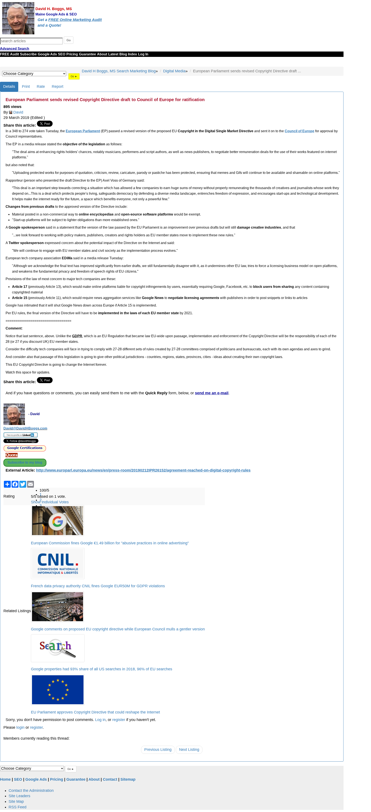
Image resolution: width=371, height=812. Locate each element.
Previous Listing (158, 749)
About (102, 54)
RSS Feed (17, 807)
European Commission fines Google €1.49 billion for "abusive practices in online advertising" (110, 543)
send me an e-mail (211, 393)
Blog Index (128, 54)
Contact (110, 779)
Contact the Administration (31, 790)
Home (5, 779)
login (20, 727)
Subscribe (28, 54)
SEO (61, 54)
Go (69, 40)
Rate (41, 86)
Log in (100, 720)
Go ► (74, 76)
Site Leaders (19, 796)
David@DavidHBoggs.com (25, 428)
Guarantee (87, 54)
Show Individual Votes (50, 502)
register (118, 720)
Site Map (16, 801)
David (18, 112)
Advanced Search (14, 48)
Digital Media (174, 71)
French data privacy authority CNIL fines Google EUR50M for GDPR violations (98, 586)
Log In (143, 54)
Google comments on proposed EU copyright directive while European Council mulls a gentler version (118, 629)
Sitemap (127, 779)
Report (57, 86)
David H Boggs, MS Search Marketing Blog (119, 71)
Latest (113, 54)
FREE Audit (9, 54)
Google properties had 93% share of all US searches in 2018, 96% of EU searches (101, 669)
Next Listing (189, 749)
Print (26, 86)
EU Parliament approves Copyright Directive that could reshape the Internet (95, 712)
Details (9, 86)
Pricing (72, 54)
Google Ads (47, 54)
